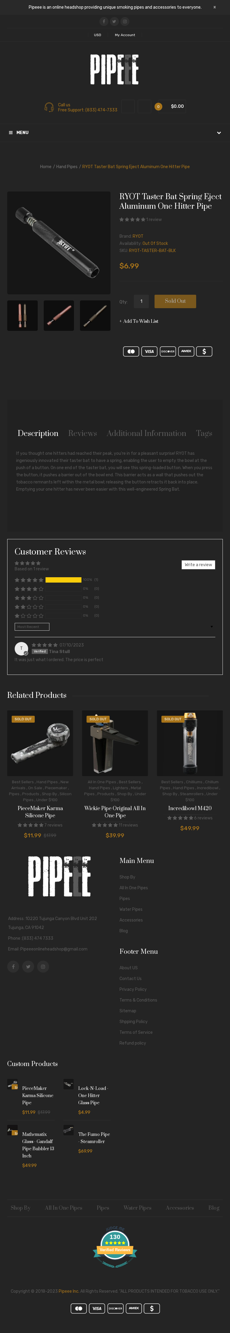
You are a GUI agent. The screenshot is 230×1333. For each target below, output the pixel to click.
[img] (45, 645)
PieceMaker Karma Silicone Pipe (40, 812)
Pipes (14, 794)
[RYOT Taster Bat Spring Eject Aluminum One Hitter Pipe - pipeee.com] (22, 315)
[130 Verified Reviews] (115, 1271)
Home (46, 166)
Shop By (49, 794)
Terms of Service (136, 1032)
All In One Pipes (102, 782)
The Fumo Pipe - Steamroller (94, 1138)
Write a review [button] (198, 564)
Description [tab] (38, 434)
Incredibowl (207, 788)
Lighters (120, 788)
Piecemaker (56, 788)
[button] (132, 219)
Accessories (131, 920)
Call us (64, 105)
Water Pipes (131, 909)
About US (128, 967)
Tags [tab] (204, 434)
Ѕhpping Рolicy (133, 1021)
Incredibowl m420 (190, 808)
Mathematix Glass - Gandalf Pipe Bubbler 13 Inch (38, 1145)
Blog (123, 930)
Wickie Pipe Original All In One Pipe (115, 812)
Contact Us (130, 978)
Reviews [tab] (82, 434)
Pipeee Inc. (69, 1291)
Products (30, 794)
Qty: (123, 302)
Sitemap (127, 1010)
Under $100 (47, 800)
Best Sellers (23, 782)
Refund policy (132, 1043)
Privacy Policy (133, 989)
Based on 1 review (32, 569)
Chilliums (194, 782)
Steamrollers (192, 794)
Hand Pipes (67, 166)
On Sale (35, 788)
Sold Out (175, 301)
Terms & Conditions (138, 1000)
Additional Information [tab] (146, 434)
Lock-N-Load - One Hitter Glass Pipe (93, 1096)
